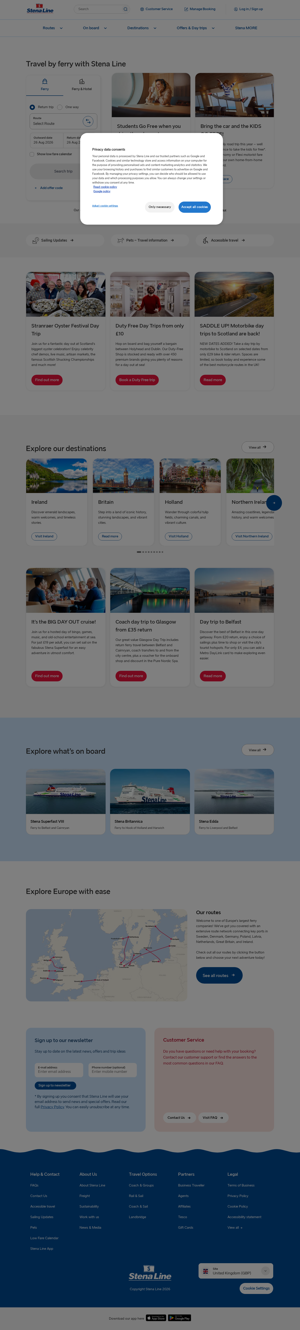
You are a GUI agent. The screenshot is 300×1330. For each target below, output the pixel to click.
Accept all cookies (194, 207)
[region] (151, 179)
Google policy (101, 191)
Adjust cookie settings (105, 205)
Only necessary (160, 207)
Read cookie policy (105, 187)
